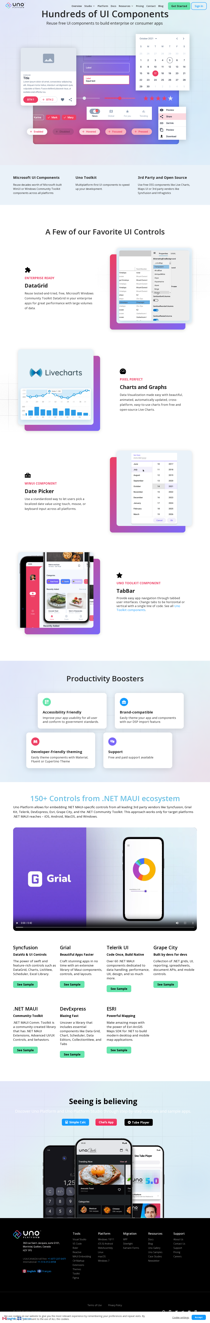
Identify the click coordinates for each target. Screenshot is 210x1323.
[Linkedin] (195, 1311)
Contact (151, 6)
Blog (160, 6)
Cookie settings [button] (180, 1317)
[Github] (163, 1311)
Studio (88, 6)
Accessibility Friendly (62, 712)
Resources (124, 6)
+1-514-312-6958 (47, 1261)
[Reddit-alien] (183, 1311)
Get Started (179, 6)
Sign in (199, 6)
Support (115, 751)
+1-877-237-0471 (57, 1258)
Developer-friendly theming (56, 751)
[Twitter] (176, 1311)
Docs (113, 6)
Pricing (140, 6)
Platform (103, 6)
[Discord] (170, 1311)
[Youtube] (189, 1311)
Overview (77, 6)
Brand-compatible (136, 712)
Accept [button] (199, 1317)
